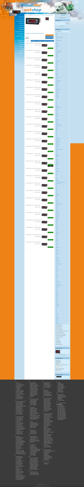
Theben (57, 302)
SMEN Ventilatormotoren (48, 434)
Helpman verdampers (33, 412)
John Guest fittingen (33, 433)
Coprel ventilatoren (19, 432)
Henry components (33, 414)
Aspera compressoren (19, 396)
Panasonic (57, 232)
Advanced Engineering (59, 37)
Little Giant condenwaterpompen (35, 449)
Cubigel (57, 85)
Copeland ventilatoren (19, 431)
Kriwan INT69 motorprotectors (35, 440)
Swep (57, 292)
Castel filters (18, 421)
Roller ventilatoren (47, 407)
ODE (56, 225)
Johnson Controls (58, 183)
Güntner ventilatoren (33, 404)
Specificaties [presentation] (39, 40)
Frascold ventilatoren (33, 391)
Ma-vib (57, 210)
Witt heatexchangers (61, 400)
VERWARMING (58, 341)
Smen (57, 283)
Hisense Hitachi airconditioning (35, 415)
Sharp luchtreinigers (47, 428)
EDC (56, 100)
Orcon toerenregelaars (47, 386)
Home (26, 15)
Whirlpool (57, 319)
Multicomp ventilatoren (34, 469)
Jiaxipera (57, 180)
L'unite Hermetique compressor (35, 450)
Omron (57, 229)
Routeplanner (58, 367)
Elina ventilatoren (19, 466)
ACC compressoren (19, 383)
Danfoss (57, 88)
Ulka (56, 311)
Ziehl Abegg (57, 323)
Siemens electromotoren (47, 429)
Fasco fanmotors (32, 382)
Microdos (57, 216)
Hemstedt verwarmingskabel (34, 413)
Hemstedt (57, 164)
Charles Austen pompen (20, 423)
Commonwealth (58, 80)
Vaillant (59, 382)
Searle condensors (47, 422)
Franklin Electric (58, 138)
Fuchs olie (31, 396)
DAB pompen (18, 436)
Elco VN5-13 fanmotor (61, 409)
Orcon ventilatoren (47, 387)
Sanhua (57, 259)
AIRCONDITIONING (59, 325)
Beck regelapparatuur (19, 402)
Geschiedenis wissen (62, 354)
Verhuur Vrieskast (60, 390)
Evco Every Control (59, 125)
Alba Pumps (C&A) (59, 40)
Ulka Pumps (46, 463)
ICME (56, 174)
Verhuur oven (60, 389)
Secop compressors (47, 425)
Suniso (57, 289)
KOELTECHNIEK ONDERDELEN (61, 335)
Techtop (57, 293)
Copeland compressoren (20, 429)
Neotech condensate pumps (34, 474)
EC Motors (57, 97)
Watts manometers (61, 394)
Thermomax (57, 305)
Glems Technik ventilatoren (34, 399)
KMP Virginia (58, 195)
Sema (57, 268)
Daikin (57, 86)
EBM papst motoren (19, 456)
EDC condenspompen (19, 461)
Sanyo (57, 262)
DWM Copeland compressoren (21, 452)
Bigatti (57, 62)
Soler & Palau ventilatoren (48, 437)
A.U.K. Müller (58, 61)
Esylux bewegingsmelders (20, 478)
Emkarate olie (18, 473)
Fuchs (57, 147)
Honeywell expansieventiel (34, 416)
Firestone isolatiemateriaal (34, 386)
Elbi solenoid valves (19, 463)
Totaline (57, 307)
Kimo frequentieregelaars (34, 437)
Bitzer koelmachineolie (20, 410)
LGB (56, 201)
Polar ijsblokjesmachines (48, 394)
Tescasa (57, 299)
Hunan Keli (57, 171)
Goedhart (57, 155)
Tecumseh (57, 295)
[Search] (62, 15)
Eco (56, 98)
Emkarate (57, 119)
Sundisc (57, 287)
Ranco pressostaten (47, 399)
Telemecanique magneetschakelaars (49, 450)
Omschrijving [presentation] (34, 40)
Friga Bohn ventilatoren (34, 394)
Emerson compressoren (19, 472)
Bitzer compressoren (19, 408)
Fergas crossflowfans (33, 383)
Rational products (47, 401)
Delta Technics (58, 89)
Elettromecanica (58, 107)
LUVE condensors (33, 452)
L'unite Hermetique (59, 204)
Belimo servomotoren (19, 403)
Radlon (57, 243)
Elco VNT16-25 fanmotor (62, 413)
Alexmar (57, 43)
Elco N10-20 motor (61, 405)
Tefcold (57, 296)
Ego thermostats (18, 462)
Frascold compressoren (33, 390)
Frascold (57, 140)
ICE (56, 173)
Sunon (57, 290)
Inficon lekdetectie (33, 426)
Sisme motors (46, 433)
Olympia (57, 228)
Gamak (57, 150)
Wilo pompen (60, 399)
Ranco (57, 241)
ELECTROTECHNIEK (59, 329)
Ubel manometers (46, 462)
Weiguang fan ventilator (61, 395)
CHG (56, 79)
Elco (56, 104)
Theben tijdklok (46, 453)
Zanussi (57, 322)
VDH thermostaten (61, 386)
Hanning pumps (32, 407)
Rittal (56, 249)
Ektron (57, 113)
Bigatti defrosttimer (19, 407)
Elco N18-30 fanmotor (61, 406)
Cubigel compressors (19, 433)
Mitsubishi (57, 219)
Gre (56, 158)
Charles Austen (58, 77)
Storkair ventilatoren (47, 441)
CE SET (57, 74)
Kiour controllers (32, 438)
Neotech (57, 222)
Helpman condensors (33, 409)
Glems (57, 153)
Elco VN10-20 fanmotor (61, 410)
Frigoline (57, 146)
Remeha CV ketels (47, 405)
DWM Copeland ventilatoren (20, 453)
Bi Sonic (57, 64)
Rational (57, 244)
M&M (56, 208)
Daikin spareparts (19, 438)
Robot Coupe (58, 250)
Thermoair (57, 304)
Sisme (57, 280)
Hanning (57, 161)
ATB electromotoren (19, 398)
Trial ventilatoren (46, 458)
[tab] (28, 41)
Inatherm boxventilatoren (34, 425)
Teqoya (57, 298)
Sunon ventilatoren (47, 445)
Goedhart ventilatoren (33, 400)
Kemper (57, 189)
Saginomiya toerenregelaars (48, 413)
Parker (57, 234)
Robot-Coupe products (47, 406)
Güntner (57, 159)
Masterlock (57, 213)
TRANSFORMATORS (59, 344)
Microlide (57, 217)
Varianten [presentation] (28, 40)
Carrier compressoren (19, 420)
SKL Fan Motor (58, 281)
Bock (56, 67)
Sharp (57, 271)
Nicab (57, 223)
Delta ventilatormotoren (20, 444)
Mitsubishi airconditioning (34, 464)
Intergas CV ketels (33, 427)
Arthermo (57, 46)
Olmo (56, 226)
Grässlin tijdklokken (33, 401)
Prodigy (57, 240)
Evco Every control (19, 479)
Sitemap (57, 371)
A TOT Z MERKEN (30, 15)
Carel (56, 70)
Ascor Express (58, 52)
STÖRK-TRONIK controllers (48, 442)
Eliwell (35, 15)
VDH (56, 313)
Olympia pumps (46, 383)
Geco (56, 152)
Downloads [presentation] (51, 40)
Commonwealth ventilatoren (20, 428)
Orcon (57, 231)
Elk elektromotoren (19, 469)
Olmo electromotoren (47, 382)
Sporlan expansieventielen (48, 438)
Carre (57, 71)
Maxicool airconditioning (34, 462)
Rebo (56, 246)
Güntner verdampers (33, 403)
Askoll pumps (18, 395)
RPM (56, 256)
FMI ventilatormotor (33, 387)
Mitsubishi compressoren (34, 465)
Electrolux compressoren (20, 465)
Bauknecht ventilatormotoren (20, 401)
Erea (56, 122)
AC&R (17, 382)
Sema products (46, 426)
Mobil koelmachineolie (34, 468)
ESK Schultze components (20, 477)
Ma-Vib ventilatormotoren (34, 457)
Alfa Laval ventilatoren (20, 391)
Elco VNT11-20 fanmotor (62, 412)
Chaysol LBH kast (19, 424)
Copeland (57, 82)
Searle (57, 265)
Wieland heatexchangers (61, 396)
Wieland (57, 320)
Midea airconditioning (33, 463)
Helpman (57, 162)
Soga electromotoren (47, 436)
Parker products (46, 391)
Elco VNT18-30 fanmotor (62, 414)
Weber (57, 316)
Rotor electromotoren (47, 409)
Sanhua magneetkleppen (48, 414)
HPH (56, 170)
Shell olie (45, 427)
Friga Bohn (57, 144)
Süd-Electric (58, 286)
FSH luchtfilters (32, 395)
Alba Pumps (18, 387)
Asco (56, 49)
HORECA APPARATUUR (59, 332)
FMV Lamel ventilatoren (34, 388)
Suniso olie (46, 444)
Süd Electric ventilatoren (48, 443)
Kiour (56, 192)
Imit (56, 177)
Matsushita (57, 214)
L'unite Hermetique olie (34, 451)
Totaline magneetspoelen (48, 456)
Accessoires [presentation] (45, 40)
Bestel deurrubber (60, 419)
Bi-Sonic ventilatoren (19, 404)
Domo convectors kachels (20, 450)
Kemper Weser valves (33, 436)
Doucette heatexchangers (20, 451)
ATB (56, 58)
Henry (57, 165)
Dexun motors (18, 446)
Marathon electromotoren (34, 461)
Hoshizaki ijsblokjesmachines (34, 417)
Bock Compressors (19, 412)
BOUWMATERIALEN (59, 326)
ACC (56, 34)
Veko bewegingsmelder (61, 387)
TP (56, 308)
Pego (56, 235)
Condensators (18, 430)
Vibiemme (57, 314)
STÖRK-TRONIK (58, 284)
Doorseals (17, 449)
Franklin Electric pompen (34, 389)
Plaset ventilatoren (47, 393)
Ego (56, 101)
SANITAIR (57, 338)
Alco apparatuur (18, 388)
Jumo (56, 186)
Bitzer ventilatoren (19, 411)
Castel (57, 73)
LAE (56, 198)
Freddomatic (58, 141)
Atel (56, 59)
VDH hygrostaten (60, 383)
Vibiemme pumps (60, 391)
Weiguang (57, 317)
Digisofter (57, 92)
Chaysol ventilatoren (19, 425)
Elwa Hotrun (18, 470)
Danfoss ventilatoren (19, 443)
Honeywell (57, 168)
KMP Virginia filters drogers (34, 439)
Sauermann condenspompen (48, 417)
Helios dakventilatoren (33, 408)
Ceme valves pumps (19, 422)
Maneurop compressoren (34, 460)
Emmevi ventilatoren (19, 474)
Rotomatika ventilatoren (48, 408)
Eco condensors (18, 458)
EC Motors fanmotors (19, 457)
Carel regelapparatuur (19, 417)
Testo (56, 301)
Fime (56, 131)
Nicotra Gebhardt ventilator (34, 473)
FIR (56, 132)
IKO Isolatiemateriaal (33, 422)
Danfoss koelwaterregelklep (20, 441)
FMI (56, 135)
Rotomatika (57, 253)
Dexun (57, 91)
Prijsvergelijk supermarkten (62, 418)
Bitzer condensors (19, 409)
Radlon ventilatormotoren (48, 398)
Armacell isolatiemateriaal (20, 394)
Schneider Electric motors (48, 420)
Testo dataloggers (46, 455)
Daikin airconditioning (19, 437)
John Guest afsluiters (33, 432)
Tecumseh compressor (47, 449)
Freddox (57, 143)
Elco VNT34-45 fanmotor (62, 417)
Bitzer (57, 65)
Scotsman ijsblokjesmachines (48, 421)
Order (50, 166)
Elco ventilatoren (19, 464)
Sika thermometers (47, 430)
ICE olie (31, 421)
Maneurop (57, 211)
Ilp (56, 176)
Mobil (56, 220)
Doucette (57, 95)
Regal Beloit (58, 247)
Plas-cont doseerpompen (48, 392)
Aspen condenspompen (20, 390)
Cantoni (57, 68)
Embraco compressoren (19, 471)
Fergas (57, 128)
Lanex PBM (32, 445)
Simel (57, 277)
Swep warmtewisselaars (47, 446)
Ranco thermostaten (47, 400)
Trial (56, 310)
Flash (56, 134)
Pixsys (57, 237)
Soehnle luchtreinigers (47, 435)
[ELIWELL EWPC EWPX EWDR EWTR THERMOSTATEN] (47, 20)
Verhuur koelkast (60, 388)
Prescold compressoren (47, 395)
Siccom (57, 274)
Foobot (57, 137)
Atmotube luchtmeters (19, 397)
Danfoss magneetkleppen (20, 442)
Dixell (57, 94)
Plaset (57, 238)
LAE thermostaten (33, 444)
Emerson (57, 116)
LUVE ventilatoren (33, 453)
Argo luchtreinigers (19, 386)
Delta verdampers (19, 445)
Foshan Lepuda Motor (59, 149)
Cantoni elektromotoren (20, 416)
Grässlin (57, 156)
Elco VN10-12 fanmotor (61, 411)
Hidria (57, 167)
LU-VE (57, 207)
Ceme (57, 76)
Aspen (57, 55)
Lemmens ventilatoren (33, 448)
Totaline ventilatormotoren (48, 457)
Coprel (57, 83)
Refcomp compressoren (47, 404)
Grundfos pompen (33, 402)
